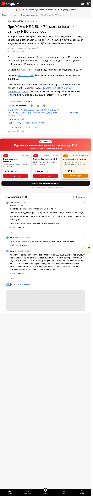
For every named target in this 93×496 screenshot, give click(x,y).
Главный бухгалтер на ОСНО (45, 159)
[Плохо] (44, 105)
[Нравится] (14, 52)
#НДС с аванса (27, 110)
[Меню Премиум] (18, 3)
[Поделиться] (23, 52)
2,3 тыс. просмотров (15, 127)
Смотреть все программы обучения (45, 183)
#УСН (17, 110)
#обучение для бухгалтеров (19, 113)
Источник (12, 119)
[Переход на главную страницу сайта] (8, 4)
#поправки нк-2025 (70, 113)
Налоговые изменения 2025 (33, 123)
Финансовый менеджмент (74, 159)
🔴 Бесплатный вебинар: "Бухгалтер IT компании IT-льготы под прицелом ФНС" (46, 10)
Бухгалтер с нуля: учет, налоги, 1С (13, 160)
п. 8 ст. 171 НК (25, 75)
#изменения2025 (15, 115)
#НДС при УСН (54, 110)
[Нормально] (38, 105)
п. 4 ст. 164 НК (25, 69)
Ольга (12, 238)
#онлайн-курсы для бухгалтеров (47, 113)
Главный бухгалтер (16, 205)
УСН (24, 21)
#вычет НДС (40, 110)
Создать (45, 493)
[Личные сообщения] (82, 3)
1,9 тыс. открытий (31, 127)
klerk (11, 203)
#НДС (10, 110)
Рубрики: (11, 123)
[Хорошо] (31, 105)
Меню (64, 493)
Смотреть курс (16, 176)
